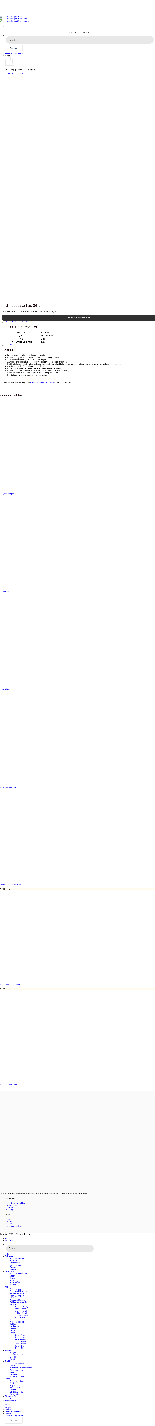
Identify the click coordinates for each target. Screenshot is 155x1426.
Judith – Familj (21, 1313)
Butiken (8, 1414)
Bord (12, 1383)
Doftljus (13, 1324)
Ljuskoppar (14, 1326)
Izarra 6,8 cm (5, 591)
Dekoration (9, 1272)
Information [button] (85, 32)
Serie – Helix (20, 1344)
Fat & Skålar (15, 1282)
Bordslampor (15, 1261)
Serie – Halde (20, 1342)
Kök (6, 1287)
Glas (12, 1298)
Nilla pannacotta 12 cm (10, 985)
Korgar (13, 1280)
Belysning (9, 1256)
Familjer (13, 1304)
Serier (12, 1333)
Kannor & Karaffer (17, 1293)
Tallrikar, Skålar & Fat (19, 1302)
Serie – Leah (20, 1346)
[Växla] (3, 322)
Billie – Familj (20, 1309)
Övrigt (12, 1359)
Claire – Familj (21, 1311)
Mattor (12, 1372)
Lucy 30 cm (5, 689)
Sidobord (14, 1357)
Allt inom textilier (17, 1363)
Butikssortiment (11, 1401)
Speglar (13, 1352)
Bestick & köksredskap (19, 1291)
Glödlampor (15, 1269)
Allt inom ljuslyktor (17, 1322)
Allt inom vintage (17, 1381)
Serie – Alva (20, 1337)
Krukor (12, 1278)
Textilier (8, 1361)
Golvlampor (15, 1263)
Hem (7, 1405)
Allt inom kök (15, 1289)
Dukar (12, 1366)
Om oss (8, 1407)
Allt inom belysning (18, 1258)
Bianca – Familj (21, 1307)
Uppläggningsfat (17, 1296)
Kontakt (8, 1409)
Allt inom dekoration (18, 1274)
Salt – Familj (20, 1317)
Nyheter (8, 1254)
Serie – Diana (20, 1339)
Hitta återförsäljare (13, 1411)
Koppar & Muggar (17, 1300)
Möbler (8, 1350)
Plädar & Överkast (17, 1377)
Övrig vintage (15, 1394)
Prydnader (14, 1285)
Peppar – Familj (21, 1315)
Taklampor (14, 1267)
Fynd (12, 1398)
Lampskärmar (15, 1265)
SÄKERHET (10, 345)
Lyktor (12, 1331)
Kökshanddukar (16, 1370)
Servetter (13, 1374)
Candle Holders (37, 383)
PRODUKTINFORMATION (16, 322)
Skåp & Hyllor (16, 1387)
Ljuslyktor (9, 1320)
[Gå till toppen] (1, 1234)
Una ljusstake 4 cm (8, 787)
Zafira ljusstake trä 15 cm (10, 885)
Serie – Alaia (20, 1335)
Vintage (8, 1379)
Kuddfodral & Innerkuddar (21, 1368)
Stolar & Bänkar (16, 1355)
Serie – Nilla (20, 1348)
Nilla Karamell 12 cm (9, 1085)
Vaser (12, 1276)
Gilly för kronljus (7, 494)
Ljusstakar (49, 383)
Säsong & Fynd (11, 1396)
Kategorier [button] (72, 32)
